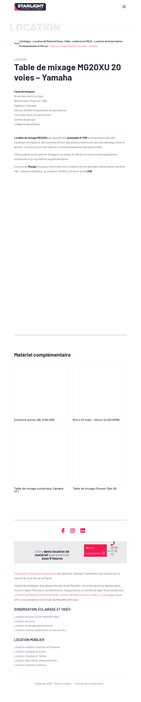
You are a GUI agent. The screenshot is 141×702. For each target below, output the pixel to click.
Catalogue (25, 41)
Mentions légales (62, 683)
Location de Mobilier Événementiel (34, 594)
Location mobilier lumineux (30, 664)
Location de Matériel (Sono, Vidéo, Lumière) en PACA (62, 41)
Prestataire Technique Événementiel (35, 573)
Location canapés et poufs (30, 651)
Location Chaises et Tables (30, 656)
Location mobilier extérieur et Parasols (37, 647)
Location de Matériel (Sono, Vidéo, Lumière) (83, 594)
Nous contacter (93, 550)
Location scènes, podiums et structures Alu (40, 630)
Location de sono (24, 621)
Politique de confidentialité (89, 683)
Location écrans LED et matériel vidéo (36, 616)
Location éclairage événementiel (33, 625)
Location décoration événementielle (35, 660)
